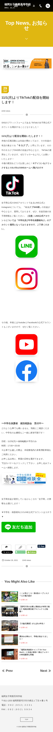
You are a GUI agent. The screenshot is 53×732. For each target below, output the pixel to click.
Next (43, 671)
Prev (9, 671)
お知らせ (24, 600)
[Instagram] (28, 6)
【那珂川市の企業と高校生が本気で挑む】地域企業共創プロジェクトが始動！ (34, 609)
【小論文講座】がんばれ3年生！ (32, 624)
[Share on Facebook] (22, 6)
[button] (48, 6)
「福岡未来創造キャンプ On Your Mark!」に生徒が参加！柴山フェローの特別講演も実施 (34, 652)
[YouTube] (34, 6)
